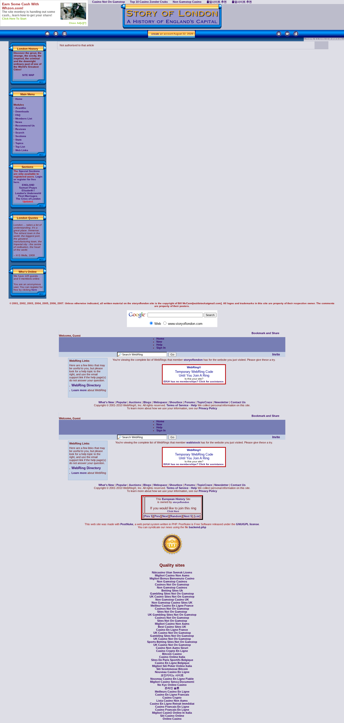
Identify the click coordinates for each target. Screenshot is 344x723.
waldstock (193, 442)
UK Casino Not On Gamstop (172, 632)
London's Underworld (28, 193)
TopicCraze (204, 402)
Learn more (79, 390)
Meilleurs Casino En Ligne (172, 691)
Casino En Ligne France (172, 629)
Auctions (135, 402)
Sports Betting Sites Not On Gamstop (172, 641)
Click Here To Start (14, 18)
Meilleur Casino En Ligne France (172, 605)
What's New (106, 402)
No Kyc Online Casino (172, 684)
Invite (276, 354)
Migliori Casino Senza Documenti (172, 681)
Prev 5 (148, 516)
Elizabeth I (28, 190)
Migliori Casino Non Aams (172, 575)
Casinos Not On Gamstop (172, 584)
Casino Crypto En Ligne (172, 650)
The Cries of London (28, 198)
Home (18, 99)
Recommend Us (25, 125)
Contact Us (238, 402)
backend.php (197, 527)
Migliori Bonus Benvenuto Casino (172, 578)
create (155, 33)
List (197, 516)
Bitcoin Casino (172, 653)
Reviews (20, 129)
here (34, 289)
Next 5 (188, 516)
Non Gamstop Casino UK (172, 599)
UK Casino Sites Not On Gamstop (172, 596)
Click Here (173, 511)
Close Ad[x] (76, 23)
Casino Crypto (172, 697)
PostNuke (126, 524)
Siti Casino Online (172, 715)
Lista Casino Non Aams (172, 700)
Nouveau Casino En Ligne (172, 671)
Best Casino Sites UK (172, 626)
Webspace (160, 402)
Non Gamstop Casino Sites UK (172, 602)
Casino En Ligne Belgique (172, 662)
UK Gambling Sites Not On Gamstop (172, 614)
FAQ (17, 115)
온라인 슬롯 (172, 688)
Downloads (22, 111)
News (18, 122)
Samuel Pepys (28, 187)
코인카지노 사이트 (172, 675)
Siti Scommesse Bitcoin (172, 668)
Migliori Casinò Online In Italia (172, 712)
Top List (20, 146)
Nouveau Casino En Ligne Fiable (172, 678)
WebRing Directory (86, 385)
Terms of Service (177, 405)
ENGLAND (28, 185)
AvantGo (20, 108)
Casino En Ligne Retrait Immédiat (172, 703)
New (159, 341)
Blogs (147, 402)
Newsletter (221, 402)
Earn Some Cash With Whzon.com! (20, 6)
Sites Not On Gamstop (172, 611)
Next (165, 516)
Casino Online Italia (172, 656)
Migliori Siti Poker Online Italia (172, 665)
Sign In (161, 347)
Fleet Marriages (27, 196)
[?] (84, 23)
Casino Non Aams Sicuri (172, 647)
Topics (19, 143)
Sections (20, 136)
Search (19, 132)
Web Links (21, 150)
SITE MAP (28, 75)
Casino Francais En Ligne (172, 706)
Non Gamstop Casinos (172, 581)
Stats (18, 139)
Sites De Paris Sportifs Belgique (172, 659)
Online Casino (172, 718)
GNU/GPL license (247, 524)
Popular (121, 402)
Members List (23, 118)
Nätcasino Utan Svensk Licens (172, 572)
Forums (190, 402)
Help (159, 344)
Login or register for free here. (28, 179)
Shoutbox (175, 402)
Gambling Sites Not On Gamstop (172, 593)
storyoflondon (193, 359)
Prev (157, 516)
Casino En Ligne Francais (172, 694)
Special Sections (29, 171)
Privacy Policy (208, 408)
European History (173, 499)
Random (176, 516)
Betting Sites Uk (172, 590)
